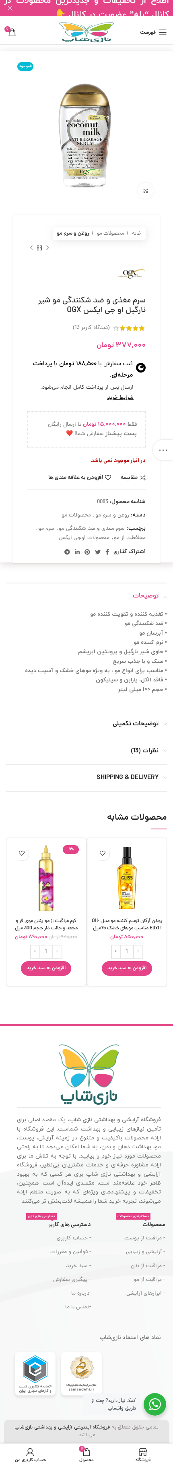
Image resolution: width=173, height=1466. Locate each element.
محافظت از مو (130, 538)
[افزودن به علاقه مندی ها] (102, 853)
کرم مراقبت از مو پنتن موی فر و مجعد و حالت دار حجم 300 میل (46, 924)
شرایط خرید (120, 398)
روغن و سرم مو (73, 233)
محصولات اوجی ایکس (84, 538)
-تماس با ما (78, 1307)
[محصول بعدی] (31, 248)
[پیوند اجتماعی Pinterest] (87, 552)
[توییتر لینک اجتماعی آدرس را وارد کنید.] (98, 552)
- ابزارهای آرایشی (145, 1293)
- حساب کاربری (74, 1238)
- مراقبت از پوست (144, 1238)
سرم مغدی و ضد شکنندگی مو (92, 529)
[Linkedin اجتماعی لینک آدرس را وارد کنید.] (77, 552)
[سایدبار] (163, 450)
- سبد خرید (78, 1266)
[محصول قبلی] (47, 248)
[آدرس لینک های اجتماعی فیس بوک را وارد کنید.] (107, 552)
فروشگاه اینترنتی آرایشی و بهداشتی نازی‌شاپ (62, 1427)
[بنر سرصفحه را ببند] (10, 8)
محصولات (141, 1223)
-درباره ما (81, 1293)
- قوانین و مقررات (70, 1252)
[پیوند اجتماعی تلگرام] (67, 552)
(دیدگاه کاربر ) (91, 328)
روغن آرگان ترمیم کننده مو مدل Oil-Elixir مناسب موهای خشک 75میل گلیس (127, 928)
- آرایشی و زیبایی (145, 1252)
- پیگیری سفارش (72, 1280)
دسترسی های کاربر (59, 1223)
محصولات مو (110, 233)
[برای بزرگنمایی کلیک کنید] (146, 191)
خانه (136, 233)
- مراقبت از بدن (148, 1266)
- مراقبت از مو (149, 1280)
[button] (127, 968)
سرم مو (46, 529)
